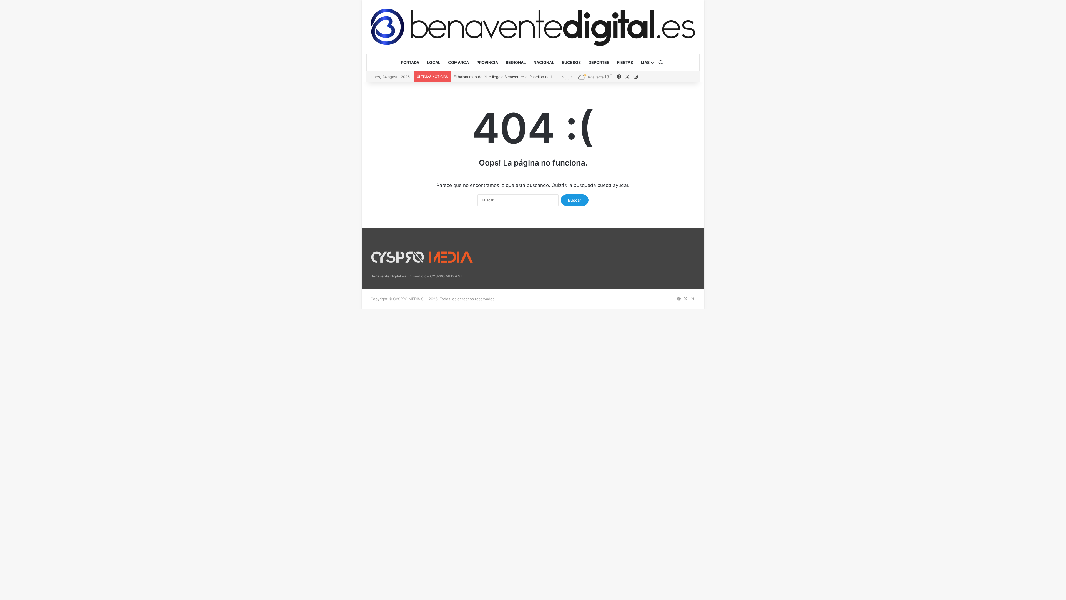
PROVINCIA (487, 62)
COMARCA (458, 62)
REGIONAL (516, 62)
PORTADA (410, 62)
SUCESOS (571, 62)
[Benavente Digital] (533, 27)
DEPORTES (599, 62)
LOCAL (433, 62)
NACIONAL (544, 62)
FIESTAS (625, 62)
